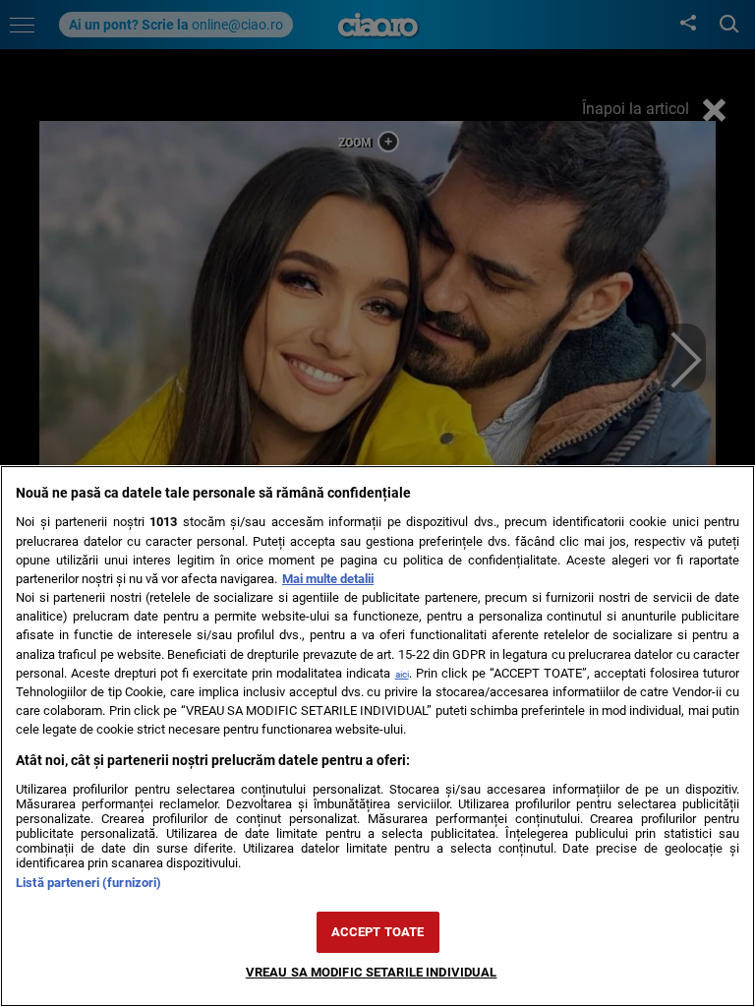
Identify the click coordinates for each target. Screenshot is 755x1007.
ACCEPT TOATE (378, 931)
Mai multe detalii (328, 578)
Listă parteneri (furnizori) (88, 882)
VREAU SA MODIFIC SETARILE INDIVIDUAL (371, 972)
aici (402, 674)
